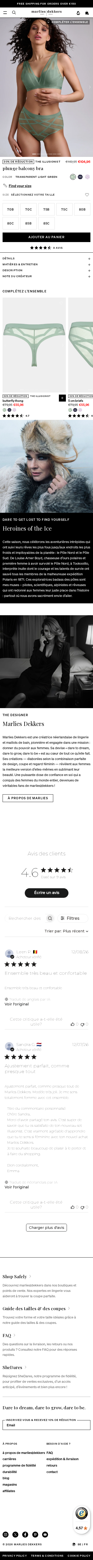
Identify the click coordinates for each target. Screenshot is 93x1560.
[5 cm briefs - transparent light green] (70, 410)
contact (52, 1471)
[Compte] (78, 13)
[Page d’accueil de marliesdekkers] (46, 12)
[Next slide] (90, 87)
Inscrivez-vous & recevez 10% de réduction (41, 1419)
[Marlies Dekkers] (46, 661)
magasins (10, 1484)
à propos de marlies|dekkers (24, 1452)
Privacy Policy (15, 1555)
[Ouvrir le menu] (5, 12)
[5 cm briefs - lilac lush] (80, 410)
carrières (9, 1459)
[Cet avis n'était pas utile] (82, 1024)
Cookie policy (79, 1555)
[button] (47, 185)
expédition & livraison (63, 1459)
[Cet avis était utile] (72, 1024)
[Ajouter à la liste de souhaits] (87, 194)
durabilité (10, 1471)
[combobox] (66, 931)
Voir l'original (17, 1004)
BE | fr (83, 1544)
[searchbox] (25, 918)
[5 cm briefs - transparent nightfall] (75, 410)
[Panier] (87, 13)
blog (6, 1478)
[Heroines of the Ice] (46, 466)
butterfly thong (13, 400)
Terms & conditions (47, 1555)
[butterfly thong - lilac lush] (14, 410)
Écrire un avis (46, 892)
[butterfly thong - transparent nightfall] (9, 410)
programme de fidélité (19, 1465)
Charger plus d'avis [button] (46, 1227)
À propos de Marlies (28, 798)
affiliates (9, 1491)
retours (52, 1465)
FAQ (50, 1452)
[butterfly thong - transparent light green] (4, 410)
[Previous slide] (6, 345)
